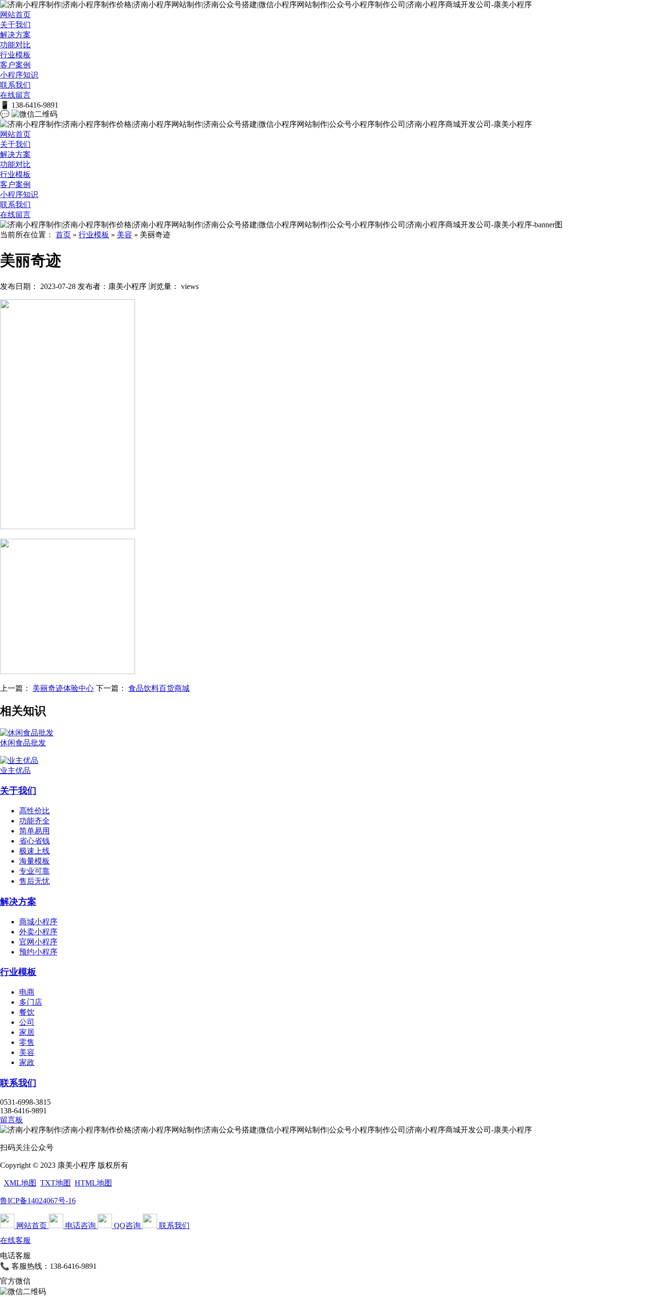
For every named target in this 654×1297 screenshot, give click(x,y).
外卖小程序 (38, 932)
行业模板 (15, 55)
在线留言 (15, 95)
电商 (26, 992)
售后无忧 (34, 881)
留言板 (11, 1120)
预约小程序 (38, 952)
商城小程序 (38, 922)
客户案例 (15, 65)
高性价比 (34, 811)
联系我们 (15, 85)
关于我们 (15, 25)
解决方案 (15, 35)
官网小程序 (38, 942)
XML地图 (20, 1183)
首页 (63, 235)
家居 (26, 1032)
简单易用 (34, 831)
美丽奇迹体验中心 (63, 688)
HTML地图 (93, 1183)
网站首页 (15, 15)
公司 (26, 1022)
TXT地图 (55, 1183)
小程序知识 (19, 75)
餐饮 (26, 1012)
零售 (26, 1042)
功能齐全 (34, 821)
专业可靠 (34, 871)
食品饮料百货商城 (159, 688)
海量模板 (34, 861)
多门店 (30, 1002)
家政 (26, 1062)
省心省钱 (34, 841)
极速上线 (34, 851)
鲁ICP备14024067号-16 (38, 1201)
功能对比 (15, 45)
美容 (124, 235)
